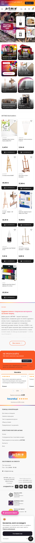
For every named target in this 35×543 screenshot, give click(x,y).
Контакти (5, 443)
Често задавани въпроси (9, 419)
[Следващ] (21, 390)
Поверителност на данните (10, 425)
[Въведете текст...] (21, 9)
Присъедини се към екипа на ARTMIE (13, 440)
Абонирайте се (27, 361)
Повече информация (9, 529)
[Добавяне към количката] (9, 152)
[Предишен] (13, 390)
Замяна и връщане (8, 416)
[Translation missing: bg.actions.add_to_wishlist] (14, 121)
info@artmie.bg (8, 471)
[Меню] (2, 9)
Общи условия (6, 422)
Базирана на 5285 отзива (17, 402)
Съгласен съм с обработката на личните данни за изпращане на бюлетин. (15, 366)
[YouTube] (25, 486)
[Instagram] (21, 486)
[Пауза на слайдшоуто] (13, 40)
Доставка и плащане (8, 413)
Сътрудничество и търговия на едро (13, 437)
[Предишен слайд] (2, 27)
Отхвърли (5, 538)
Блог (3, 446)
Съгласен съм (17, 534)
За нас (4, 434)
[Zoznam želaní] (29, 9)
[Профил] (25, 9)
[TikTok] (30, 486)
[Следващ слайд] (33, 27)
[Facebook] (16, 486)
